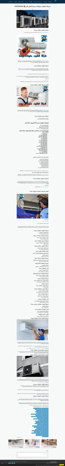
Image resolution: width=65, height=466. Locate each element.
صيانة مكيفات (39, 414)
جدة (32, 60)
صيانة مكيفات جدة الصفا (45, 430)
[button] (10, 1)
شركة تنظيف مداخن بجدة (34, 414)
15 (42, 441)
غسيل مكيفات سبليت (46, 422)
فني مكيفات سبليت (34, 430)
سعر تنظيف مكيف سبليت (45, 415)
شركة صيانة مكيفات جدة (45, 424)
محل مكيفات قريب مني (45, 416)
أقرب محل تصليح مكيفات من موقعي (44, 421)
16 (9, 441)
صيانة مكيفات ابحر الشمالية (45, 423)
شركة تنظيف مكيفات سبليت (45, 414)
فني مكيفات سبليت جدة (45, 434)
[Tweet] (20, 437)
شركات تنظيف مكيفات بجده (45, 409)
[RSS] (17, 437)
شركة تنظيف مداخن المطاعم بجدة (44, 429)
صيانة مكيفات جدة (37, 429)
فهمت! (62, 464)
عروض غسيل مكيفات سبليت (39, 422)
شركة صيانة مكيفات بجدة (39, 434)
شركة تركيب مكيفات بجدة (45, 428)
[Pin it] (18, 437)
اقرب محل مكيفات (38, 435)
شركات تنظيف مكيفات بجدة (44, 186)
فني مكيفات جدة (37, 421)
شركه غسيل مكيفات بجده (45, 436)
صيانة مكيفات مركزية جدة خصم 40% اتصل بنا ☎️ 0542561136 (35, 348)
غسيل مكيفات (33, 416)
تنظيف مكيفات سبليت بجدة (38, 423)
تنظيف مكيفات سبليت (39, 428)
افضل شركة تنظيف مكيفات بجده (37, 408)
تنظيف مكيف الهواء (44, 110)
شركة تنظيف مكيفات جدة (39, 415)
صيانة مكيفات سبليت (39, 430)
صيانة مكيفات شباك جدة (40, 417)
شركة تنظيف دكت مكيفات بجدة (44, 435)
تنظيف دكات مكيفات (45, 221)
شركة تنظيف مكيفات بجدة (42, 382)
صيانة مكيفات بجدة (39, 424)
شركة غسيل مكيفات (46, 417)
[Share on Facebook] (21, 437)
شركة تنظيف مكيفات (45, 410)
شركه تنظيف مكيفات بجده (40, 410)
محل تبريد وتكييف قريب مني (39, 416)
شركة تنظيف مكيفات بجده (38, 409)
